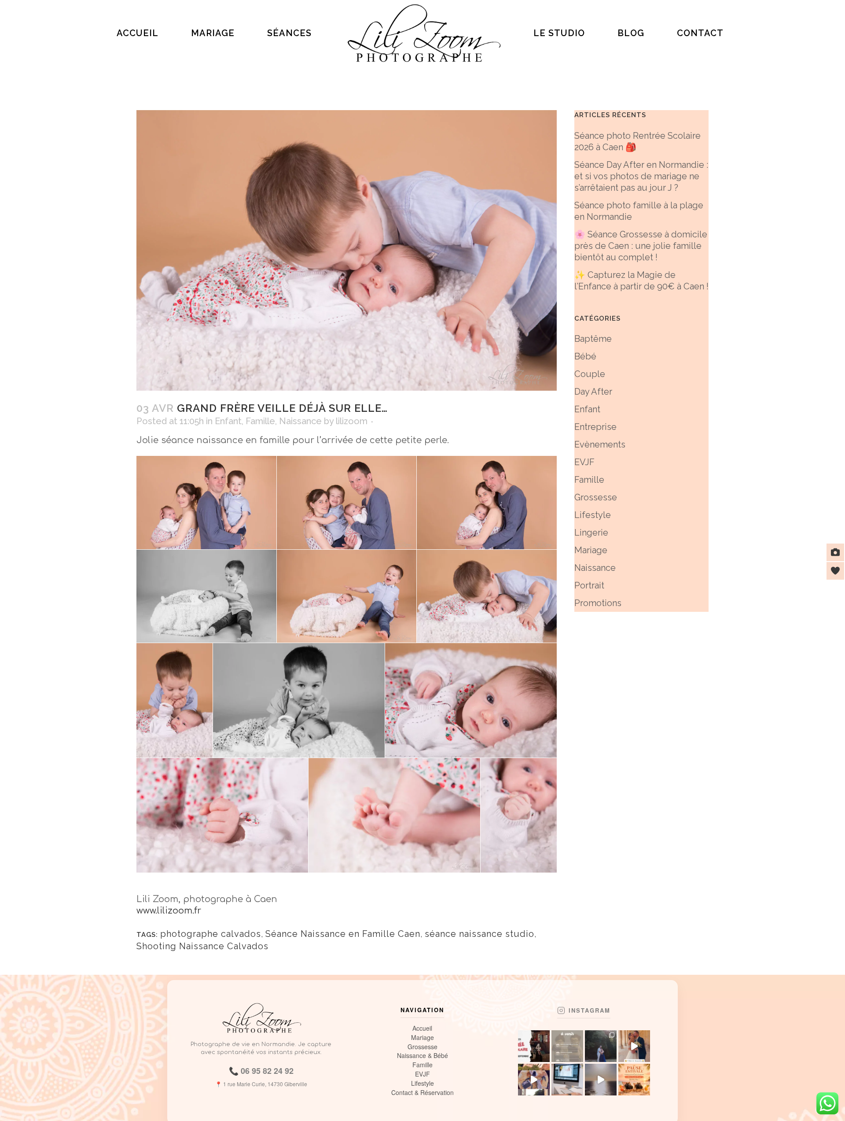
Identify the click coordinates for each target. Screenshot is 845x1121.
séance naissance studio (479, 934)
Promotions (597, 603)
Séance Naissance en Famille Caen (342, 934)
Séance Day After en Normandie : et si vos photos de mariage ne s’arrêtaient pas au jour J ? (641, 176)
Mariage (590, 550)
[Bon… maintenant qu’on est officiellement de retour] (534, 1079)
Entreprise (595, 427)
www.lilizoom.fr (168, 911)
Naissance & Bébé (422, 1055)
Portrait (589, 585)
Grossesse (595, 497)
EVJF (584, 462)
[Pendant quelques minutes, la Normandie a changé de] (601, 1079)
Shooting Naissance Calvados (202, 946)
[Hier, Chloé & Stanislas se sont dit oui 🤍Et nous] (634, 1046)
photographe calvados (210, 934)
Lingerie (591, 532)
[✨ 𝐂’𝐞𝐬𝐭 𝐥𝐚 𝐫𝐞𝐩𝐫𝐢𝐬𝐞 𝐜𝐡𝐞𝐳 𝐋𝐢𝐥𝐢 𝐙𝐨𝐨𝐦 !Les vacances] (567, 1079)
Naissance (300, 421)
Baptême (593, 338)
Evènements (599, 444)
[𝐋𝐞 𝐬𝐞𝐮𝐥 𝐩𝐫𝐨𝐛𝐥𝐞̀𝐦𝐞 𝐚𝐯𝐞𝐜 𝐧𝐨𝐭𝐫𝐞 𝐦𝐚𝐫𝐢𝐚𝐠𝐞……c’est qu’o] (601, 1046)
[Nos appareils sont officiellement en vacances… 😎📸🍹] (634, 1079)
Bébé (585, 356)
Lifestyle (592, 515)
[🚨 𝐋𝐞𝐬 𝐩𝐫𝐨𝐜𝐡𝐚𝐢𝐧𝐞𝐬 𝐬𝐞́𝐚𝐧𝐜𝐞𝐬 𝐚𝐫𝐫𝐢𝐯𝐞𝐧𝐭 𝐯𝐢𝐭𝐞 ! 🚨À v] (567, 1046)
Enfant (228, 421)
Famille (260, 421)
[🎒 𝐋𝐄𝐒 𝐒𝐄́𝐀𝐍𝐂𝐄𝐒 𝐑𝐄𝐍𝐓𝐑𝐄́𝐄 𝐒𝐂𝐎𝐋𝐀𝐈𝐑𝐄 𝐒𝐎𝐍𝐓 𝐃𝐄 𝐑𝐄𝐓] (534, 1046)
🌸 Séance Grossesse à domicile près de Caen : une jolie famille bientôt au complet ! (640, 246)
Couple (589, 374)
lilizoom (351, 421)
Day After (593, 391)
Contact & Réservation (422, 1092)
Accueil (422, 1028)
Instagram (589, 1010)
